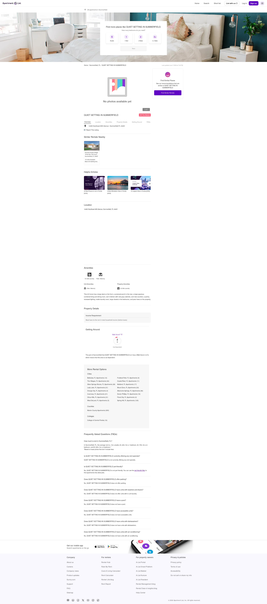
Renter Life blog (107, 579)
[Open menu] (262, 3)
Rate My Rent (106, 566)
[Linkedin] (73, 600)
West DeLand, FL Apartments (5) (98, 400)
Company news (73, 571)
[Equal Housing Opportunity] (68, 600)
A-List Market (141, 571)
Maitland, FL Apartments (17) (127, 384)
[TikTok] (98, 600)
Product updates (73, 575)
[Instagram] (93, 600)
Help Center (140, 592)
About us (70, 562)
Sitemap (70, 592)
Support (70, 584)
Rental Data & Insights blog (146, 588)
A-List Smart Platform (144, 566)
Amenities (109, 122)
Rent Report (106, 584)
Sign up (253, 3)
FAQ (68, 588)
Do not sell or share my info (181, 575)
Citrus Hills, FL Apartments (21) (97, 397)
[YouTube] (88, 600)
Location (98, 122)
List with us (231, 3)
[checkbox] (112, 38)
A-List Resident (142, 579)
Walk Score (116, 334)
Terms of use (175, 566)
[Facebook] (78, 600)
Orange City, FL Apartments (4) (97, 391)
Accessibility (175, 571)
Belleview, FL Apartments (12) (97, 378)
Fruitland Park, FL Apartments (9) (128, 378)
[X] (83, 600)
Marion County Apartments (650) (98, 410)
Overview (87, 122)
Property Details (122, 122)
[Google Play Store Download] (113, 547)
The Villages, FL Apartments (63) (98, 381)
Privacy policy (176, 562)
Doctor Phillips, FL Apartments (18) (128, 394)
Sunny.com (71, 579)
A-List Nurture (141, 575)
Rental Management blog (145, 584)
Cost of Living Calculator (110, 571)
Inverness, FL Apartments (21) (97, 394)
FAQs (148, 122)
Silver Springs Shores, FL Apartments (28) (101, 384)
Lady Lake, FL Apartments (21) (97, 387)
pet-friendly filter (139, 470)
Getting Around (137, 122)
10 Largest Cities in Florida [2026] (140, 191)
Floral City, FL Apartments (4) (127, 397)
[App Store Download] (99, 547)
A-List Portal (140, 562)
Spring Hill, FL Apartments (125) (128, 400)
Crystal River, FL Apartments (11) (128, 381)
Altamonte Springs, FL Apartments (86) (130, 391)
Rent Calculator (107, 575)
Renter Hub (105, 562)
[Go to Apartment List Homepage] (12, 3)
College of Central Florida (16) (97, 420)
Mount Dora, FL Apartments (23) (128, 387)
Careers (70, 566)
